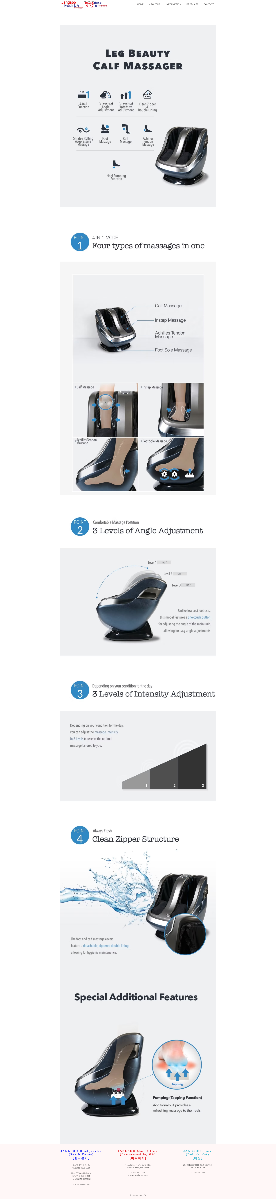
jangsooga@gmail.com (138, 1175)
